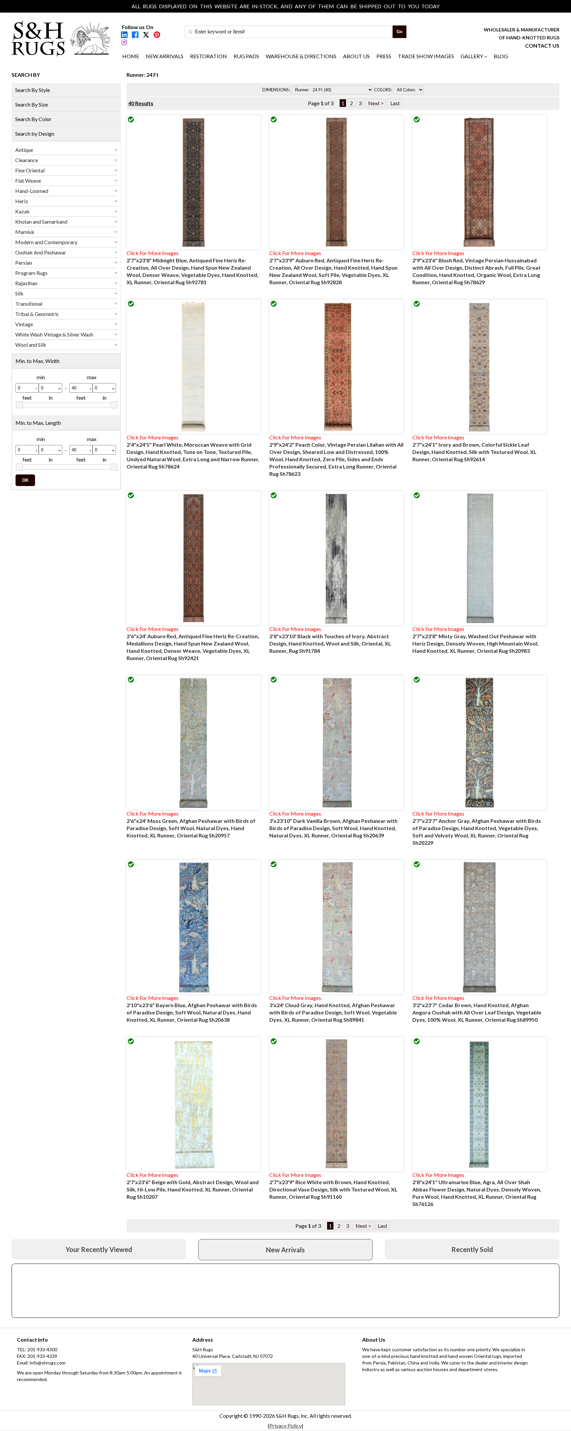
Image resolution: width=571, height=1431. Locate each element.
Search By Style (32, 90)
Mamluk (24, 232)
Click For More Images (152, 253)
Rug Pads (246, 56)
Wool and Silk (30, 344)
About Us (356, 56)
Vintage (24, 324)
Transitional (28, 303)
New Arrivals (164, 56)
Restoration (208, 56)
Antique (24, 150)
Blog (501, 56)
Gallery (472, 56)
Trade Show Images (426, 56)
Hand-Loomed (31, 191)
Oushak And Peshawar (40, 252)
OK (25, 480)
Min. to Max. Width (37, 361)
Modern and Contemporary (46, 242)
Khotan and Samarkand (41, 221)
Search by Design (34, 133)
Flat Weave (28, 180)
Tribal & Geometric (37, 314)
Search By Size (31, 104)
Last (394, 103)
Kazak (22, 211)
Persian (23, 262)
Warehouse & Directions (301, 56)
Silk (19, 293)
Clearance (26, 160)
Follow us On (137, 27)
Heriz (21, 201)
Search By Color (33, 119)
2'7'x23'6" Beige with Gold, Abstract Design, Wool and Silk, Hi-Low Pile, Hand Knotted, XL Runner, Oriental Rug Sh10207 (193, 1189)
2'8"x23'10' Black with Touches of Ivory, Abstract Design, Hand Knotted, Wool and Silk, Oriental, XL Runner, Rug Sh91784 (330, 643)
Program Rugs (31, 273)
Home (130, 56)
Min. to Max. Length (38, 423)
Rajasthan (26, 283)
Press (383, 56)
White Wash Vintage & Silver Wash (54, 334)
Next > (375, 103)
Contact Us (542, 45)
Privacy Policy (285, 1425)
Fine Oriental (30, 170)
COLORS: (383, 89)
